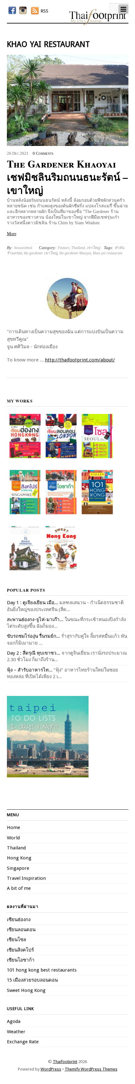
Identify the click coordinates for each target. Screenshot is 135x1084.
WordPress (50, 1069)
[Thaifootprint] (97, 24)
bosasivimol (23, 248)
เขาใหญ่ (93, 248)
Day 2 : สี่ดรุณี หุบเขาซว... (33, 653)
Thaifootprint (65, 1061)
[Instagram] (23, 10)
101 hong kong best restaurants (42, 970)
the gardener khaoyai (75, 253)
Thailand (78, 248)
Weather (16, 1032)
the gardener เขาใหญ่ (40, 253)
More (11, 233)
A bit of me (19, 888)
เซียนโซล (16, 939)
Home (13, 827)
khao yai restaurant (107, 253)
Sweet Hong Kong (26, 990)
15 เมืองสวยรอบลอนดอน (32, 980)
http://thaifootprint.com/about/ (80, 360)
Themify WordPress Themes (91, 1069)
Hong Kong (19, 858)
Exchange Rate (23, 1042)
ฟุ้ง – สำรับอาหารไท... (29, 670)
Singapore (18, 868)
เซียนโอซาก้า (21, 960)
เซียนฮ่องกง (18, 919)
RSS (44, 11)
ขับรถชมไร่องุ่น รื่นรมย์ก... (33, 636)
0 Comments (43, 153)
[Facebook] (12, 10)
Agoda (13, 1021)
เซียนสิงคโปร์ (20, 950)
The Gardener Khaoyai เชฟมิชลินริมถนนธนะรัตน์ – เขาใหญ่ (67, 176)
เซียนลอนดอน (21, 929)
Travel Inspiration (26, 878)
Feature (63, 248)
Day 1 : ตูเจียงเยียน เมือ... (32, 602)
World (13, 838)
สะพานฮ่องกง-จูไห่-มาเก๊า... (35, 619)
